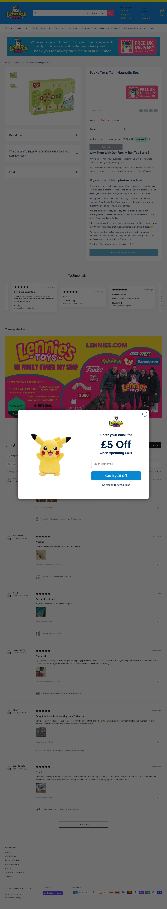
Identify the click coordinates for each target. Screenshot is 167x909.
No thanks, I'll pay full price (116, 485)
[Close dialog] (144, 414)
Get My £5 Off (116, 476)
